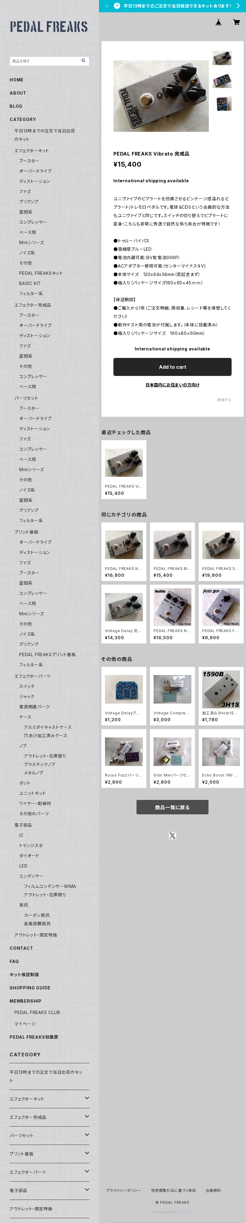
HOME (17, 79)
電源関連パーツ (34, 706)
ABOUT (18, 92)
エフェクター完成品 (32, 304)
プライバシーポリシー (124, 1190)
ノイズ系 (27, 252)
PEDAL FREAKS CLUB (37, 1012)
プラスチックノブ (39, 764)
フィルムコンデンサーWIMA (50, 886)
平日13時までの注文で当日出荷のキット (46, 1076)
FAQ (14, 961)
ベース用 (27, 232)
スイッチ (27, 686)
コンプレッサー (33, 222)
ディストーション (34, 181)
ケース (25, 716)
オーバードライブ (35, 171)
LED (23, 865)
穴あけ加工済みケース (46, 735)
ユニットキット (32, 793)
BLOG (16, 106)
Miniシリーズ (31, 242)
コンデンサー (31, 876)
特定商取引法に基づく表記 (173, 1190)
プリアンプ (29, 201)
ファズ (25, 191)
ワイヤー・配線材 (35, 803)
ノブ (23, 745)
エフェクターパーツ (32, 676)
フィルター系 (31, 293)
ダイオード (29, 855)
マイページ (25, 1023)
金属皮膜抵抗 (37, 923)
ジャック (26, 696)
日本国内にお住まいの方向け (173, 384)
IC (21, 835)
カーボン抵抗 (37, 915)
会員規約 (213, 1190)
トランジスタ (31, 845)
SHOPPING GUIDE (30, 987)
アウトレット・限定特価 (35, 934)
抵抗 (23, 904)
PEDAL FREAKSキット (41, 273)
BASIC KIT (30, 283)
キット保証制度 (24, 974)
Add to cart (172, 367)
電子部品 (23, 825)
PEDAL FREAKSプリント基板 (47, 654)
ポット (24, 783)
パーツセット (26, 398)
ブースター (29, 160)
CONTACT (21, 948)
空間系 (25, 211)
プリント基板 (26, 531)
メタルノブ (33, 772)
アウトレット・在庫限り (45, 755)
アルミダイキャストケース (48, 727)
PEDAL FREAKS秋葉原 (34, 1037)
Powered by (165, 1212)
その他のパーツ (34, 813)
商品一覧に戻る (172, 807)
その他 (25, 262)
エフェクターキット (31, 150)
